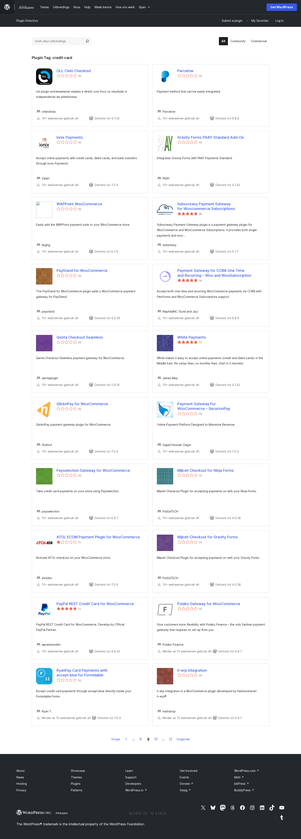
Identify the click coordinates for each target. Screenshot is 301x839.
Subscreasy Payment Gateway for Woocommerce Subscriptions (206, 206)
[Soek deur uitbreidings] (87, 41)
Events (184, 777)
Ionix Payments (70, 137)
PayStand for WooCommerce (82, 270)
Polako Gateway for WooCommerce (208, 604)
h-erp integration (192, 670)
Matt (239, 777)
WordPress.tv (136, 790)
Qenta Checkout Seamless (80, 337)
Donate (186, 783)
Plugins (75, 783)
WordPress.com (246, 770)
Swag (185, 790)
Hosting (21, 783)
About (20, 770)
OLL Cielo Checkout (74, 71)
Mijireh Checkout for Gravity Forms (207, 537)
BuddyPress (244, 790)
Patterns (76, 790)
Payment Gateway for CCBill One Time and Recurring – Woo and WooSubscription (214, 272)
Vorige (115, 739)
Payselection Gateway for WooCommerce (93, 470)
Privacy (21, 790)
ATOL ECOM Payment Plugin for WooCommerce (98, 537)
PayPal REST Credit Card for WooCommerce (95, 604)
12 (170, 739)
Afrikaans (61, 813)
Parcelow (185, 71)
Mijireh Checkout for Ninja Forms (205, 470)
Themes (76, 777)
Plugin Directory (27, 20)
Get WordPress (281, 7)
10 (156, 739)
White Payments (191, 337)
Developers (133, 783)
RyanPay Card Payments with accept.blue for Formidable (82, 672)
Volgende (183, 739)
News (20, 777)
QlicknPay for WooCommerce (82, 404)
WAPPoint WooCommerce (79, 204)
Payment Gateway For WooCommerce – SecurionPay (203, 406)
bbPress (241, 783)
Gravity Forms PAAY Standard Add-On (210, 137)
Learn (129, 770)
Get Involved (188, 770)
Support (130, 777)
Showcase (78, 770)
